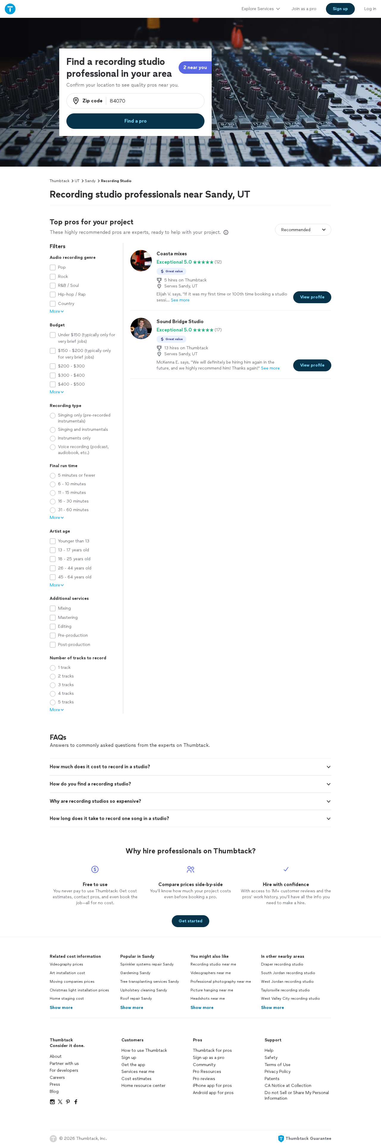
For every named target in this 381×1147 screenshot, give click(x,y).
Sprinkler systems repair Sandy (147, 964)
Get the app (133, 1064)
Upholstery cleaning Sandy (143, 990)
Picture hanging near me (211, 990)
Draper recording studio (282, 964)
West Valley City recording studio (290, 998)
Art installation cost (67, 973)
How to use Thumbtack (144, 1050)
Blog (54, 1091)
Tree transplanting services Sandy (149, 981)
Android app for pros (213, 1092)
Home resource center (143, 1085)
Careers (57, 1077)
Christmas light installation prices (79, 990)
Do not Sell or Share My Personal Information (297, 1095)
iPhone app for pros (212, 1085)
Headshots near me (207, 998)
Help (269, 1050)
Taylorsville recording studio (285, 990)
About (56, 1056)
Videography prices (66, 964)
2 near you (195, 67)
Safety (271, 1057)
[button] (190, 766)
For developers (64, 1070)
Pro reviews (204, 1078)
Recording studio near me (213, 964)
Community (204, 1064)
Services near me (137, 1071)
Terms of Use (278, 1064)
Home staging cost (67, 998)
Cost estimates (136, 1078)
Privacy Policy (278, 1071)
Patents (272, 1078)
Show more (61, 1007)
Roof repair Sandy (136, 998)
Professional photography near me (220, 981)
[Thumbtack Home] (10, 9)
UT (77, 181)
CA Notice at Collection (288, 1085)
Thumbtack (59, 181)
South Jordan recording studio (288, 973)
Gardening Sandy (135, 973)
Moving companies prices (72, 981)
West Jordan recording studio (287, 981)
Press (55, 1084)
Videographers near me (210, 973)
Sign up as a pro (208, 1057)
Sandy (90, 181)
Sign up (128, 1057)
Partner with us (64, 1063)
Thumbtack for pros (212, 1050)
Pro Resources (207, 1071)
